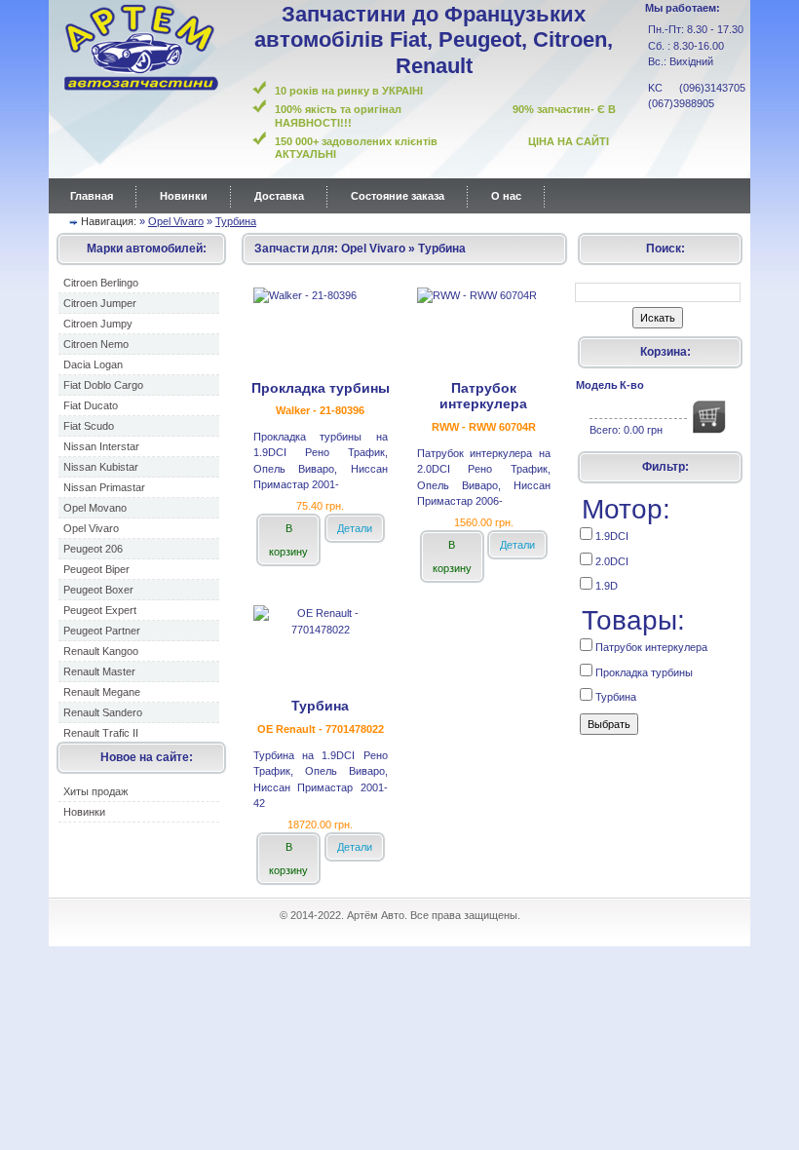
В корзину (288, 539)
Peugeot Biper (96, 569)
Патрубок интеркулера (649, 647)
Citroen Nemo (96, 344)
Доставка (279, 196)
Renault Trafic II (100, 733)
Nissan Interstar (101, 446)
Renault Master (99, 671)
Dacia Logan (93, 364)
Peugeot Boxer (98, 589)
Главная (91, 196)
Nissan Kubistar (100, 467)
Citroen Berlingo (100, 282)
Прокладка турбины (642, 672)
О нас (506, 196)
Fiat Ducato (90, 405)
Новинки (184, 196)
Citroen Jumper (99, 303)
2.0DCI (610, 561)
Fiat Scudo (88, 426)
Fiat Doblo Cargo (103, 385)
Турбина (235, 221)
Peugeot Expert (99, 610)
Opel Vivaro (176, 221)
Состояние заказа (397, 196)
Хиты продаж (95, 791)
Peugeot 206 (93, 549)
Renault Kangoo (100, 651)
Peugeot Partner (101, 630)
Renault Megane (101, 692)
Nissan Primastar (104, 487)
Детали (354, 528)
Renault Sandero (102, 712)
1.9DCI (610, 536)
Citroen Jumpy (98, 323)
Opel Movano (95, 508)
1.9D (605, 586)
